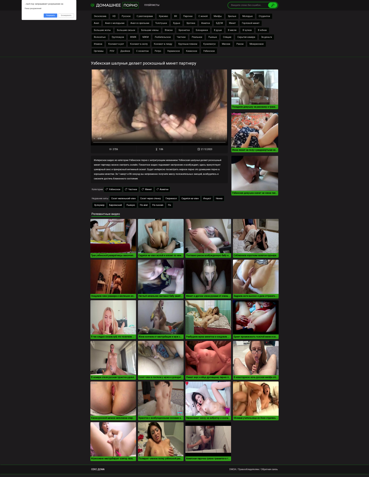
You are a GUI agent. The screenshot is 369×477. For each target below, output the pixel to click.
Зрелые (232, 16)
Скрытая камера (246, 37)
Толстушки (161, 23)
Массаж (226, 44)
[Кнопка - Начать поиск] (272, 5)
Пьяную (130, 205)
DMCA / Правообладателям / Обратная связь (253, 469)
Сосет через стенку (150, 198)
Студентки (264, 16)
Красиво (163, 16)
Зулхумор (99, 205)
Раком (239, 44)
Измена (98, 44)
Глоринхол (171, 198)
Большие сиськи (126, 30)
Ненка (219, 198)
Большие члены (150, 30)
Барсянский (115, 205)
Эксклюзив (100, 16)
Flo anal (144, 205)
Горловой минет (250, 23)
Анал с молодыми (114, 23)
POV (112, 51)
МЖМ (145, 37)
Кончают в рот (116, 44)
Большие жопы (102, 30)
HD (114, 16)
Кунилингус (209, 44)
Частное (181, 37)
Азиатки (205, 23)
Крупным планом (187, 44)
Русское (126, 16)
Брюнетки (184, 30)
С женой (203, 16)
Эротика (190, 23)
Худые (176, 23)
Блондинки (202, 30)
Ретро (158, 51)
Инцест (207, 198)
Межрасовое (257, 44)
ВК (175, 16)
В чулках (247, 30)
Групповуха (118, 37)
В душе (218, 30)
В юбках (262, 30)
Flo (169, 205)
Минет (232, 23)
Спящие (227, 37)
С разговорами (145, 16)
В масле (232, 30)
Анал (96, 23)
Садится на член (190, 198)
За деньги (266, 37)
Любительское (163, 37)
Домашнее (116, 5)
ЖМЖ (133, 37)
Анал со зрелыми (139, 23)
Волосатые (100, 37)
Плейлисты (151, 5)
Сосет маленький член (123, 198)
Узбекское (209, 51)
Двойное (125, 51)
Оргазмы (99, 51)
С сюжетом (142, 51)
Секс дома (98, 469)
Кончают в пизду (163, 44)
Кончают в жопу (139, 44)
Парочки (187, 16)
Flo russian (157, 205)
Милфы (218, 16)
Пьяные (212, 37)
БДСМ (219, 23)
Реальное (197, 37)
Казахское (191, 51)
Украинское (173, 51)
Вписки (169, 30)
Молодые (247, 16)
